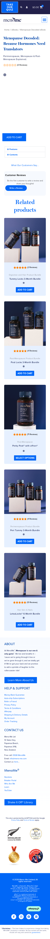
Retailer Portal (10, 780)
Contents (13, 154)
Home (6, 29)
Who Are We (9, 783)
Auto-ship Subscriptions (14, 698)
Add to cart (14, 137)
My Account (9, 718)
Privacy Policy (10, 704)
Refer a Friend (10, 701)
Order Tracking (10, 721)
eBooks (15, 29)
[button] (21, 7)
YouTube (8, 790)
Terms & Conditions (12, 708)
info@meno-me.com (18, 758)
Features (13, 149)
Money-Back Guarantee (14, 694)
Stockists (8, 777)
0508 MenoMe (19, 755)
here (16, 761)
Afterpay (8, 711)
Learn (6, 787)
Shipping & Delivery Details (16, 714)
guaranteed (36, 932)
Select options (25, 457)
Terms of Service (29, 820)
